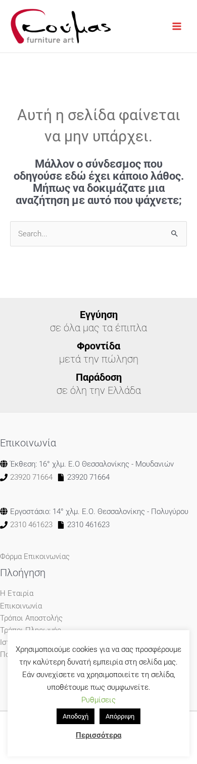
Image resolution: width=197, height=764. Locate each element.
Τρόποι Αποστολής (31, 618)
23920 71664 (31, 477)
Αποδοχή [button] (75, 716)
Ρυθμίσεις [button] (98, 699)
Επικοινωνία (21, 605)
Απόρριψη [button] (120, 716)
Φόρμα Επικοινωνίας (35, 556)
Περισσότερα (98, 735)
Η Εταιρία (16, 593)
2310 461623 (31, 524)
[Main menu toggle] (177, 26)
